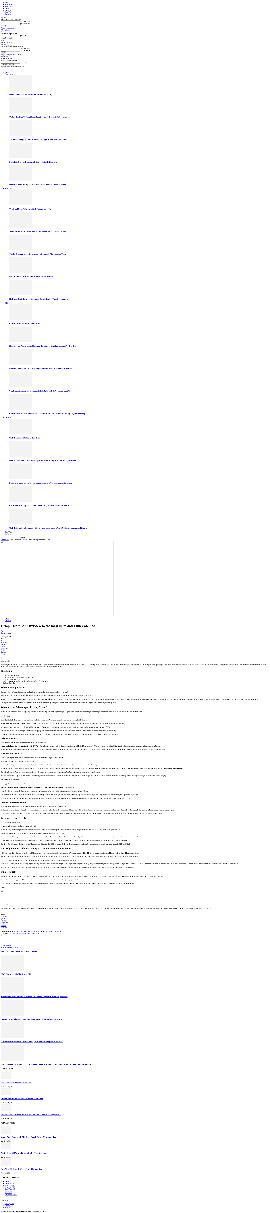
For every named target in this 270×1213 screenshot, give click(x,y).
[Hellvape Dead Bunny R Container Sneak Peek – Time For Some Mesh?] (20, 180)
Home (7, 2)
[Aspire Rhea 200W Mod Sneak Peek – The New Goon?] (6, 1149)
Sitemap (7, 1207)
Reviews (8, 14)
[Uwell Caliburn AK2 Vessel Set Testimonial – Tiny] (20, 90)
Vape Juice (8, 6)
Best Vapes (8, 12)
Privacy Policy (6, 30)
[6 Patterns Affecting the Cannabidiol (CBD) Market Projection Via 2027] (20, 387)
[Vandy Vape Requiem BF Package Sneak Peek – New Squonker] (6, 1133)
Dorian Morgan (6, 633)
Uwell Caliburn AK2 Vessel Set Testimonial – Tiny (30, 94)
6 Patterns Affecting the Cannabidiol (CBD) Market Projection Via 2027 (40, 391)
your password (25, 24)
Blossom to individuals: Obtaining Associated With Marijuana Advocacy (40, 368)
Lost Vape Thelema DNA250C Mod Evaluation (21, 1169)
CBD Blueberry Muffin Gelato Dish (24, 323)
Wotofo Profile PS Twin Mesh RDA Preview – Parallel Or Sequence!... (31, 1115)
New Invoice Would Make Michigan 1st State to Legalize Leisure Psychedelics (42, 346)
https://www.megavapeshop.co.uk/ (12, 947)
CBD (7, 8)
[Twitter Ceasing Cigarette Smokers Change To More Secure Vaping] (20, 135)
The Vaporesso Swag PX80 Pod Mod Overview (25, 933)
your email (23, 36)
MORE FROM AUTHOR (27, 952)
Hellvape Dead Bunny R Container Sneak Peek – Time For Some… (38, 184)
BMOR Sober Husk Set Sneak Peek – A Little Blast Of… (33, 162)
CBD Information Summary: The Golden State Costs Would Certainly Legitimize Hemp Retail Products (46, 1064)
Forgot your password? (8, 28)
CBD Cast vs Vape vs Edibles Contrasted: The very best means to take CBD (36, 931)
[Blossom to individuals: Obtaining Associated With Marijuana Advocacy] (20, 364)
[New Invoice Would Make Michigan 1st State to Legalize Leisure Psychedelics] (20, 342)
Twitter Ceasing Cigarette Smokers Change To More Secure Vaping (38, 139)
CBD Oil (8, 10)
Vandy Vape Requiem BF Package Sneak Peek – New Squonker (28, 1137)
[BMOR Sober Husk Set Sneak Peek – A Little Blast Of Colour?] (20, 158)
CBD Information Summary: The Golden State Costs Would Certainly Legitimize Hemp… (48, 413)
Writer (3, 887)
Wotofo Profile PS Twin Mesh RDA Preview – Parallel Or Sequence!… (39, 117)
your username (25, 21)
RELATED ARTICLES (9, 952)
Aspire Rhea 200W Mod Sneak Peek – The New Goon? (25, 1153)
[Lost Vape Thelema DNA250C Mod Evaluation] (6, 1165)
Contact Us (9, 1206)
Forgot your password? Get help (11, 54)
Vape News (9, 4)
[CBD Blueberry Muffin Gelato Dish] (20, 319)
